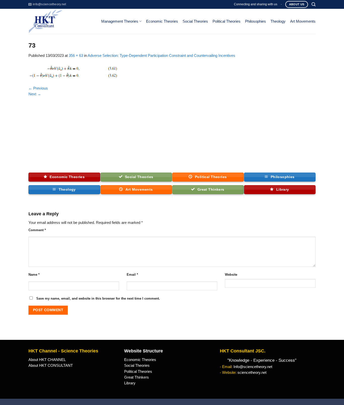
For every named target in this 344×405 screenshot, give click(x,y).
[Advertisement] (172, 135)
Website (231, 274)
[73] (73, 72)
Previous (38, 88)
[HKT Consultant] (60, 21)
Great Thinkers (136, 377)
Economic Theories (162, 21)
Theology (278, 21)
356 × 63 (76, 56)
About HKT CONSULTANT (50, 365)
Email (132, 274)
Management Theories (119, 21)
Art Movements (303, 21)
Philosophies (255, 21)
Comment (37, 230)
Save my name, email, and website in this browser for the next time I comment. (98, 298)
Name (34, 274)
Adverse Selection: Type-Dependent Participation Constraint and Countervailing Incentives (161, 56)
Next (34, 94)
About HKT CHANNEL (47, 360)
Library (129, 383)
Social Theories (195, 21)
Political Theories (226, 21)
